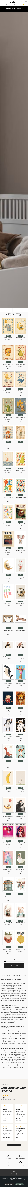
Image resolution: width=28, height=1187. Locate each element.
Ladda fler (14, 965)
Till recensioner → (13, 1145)
